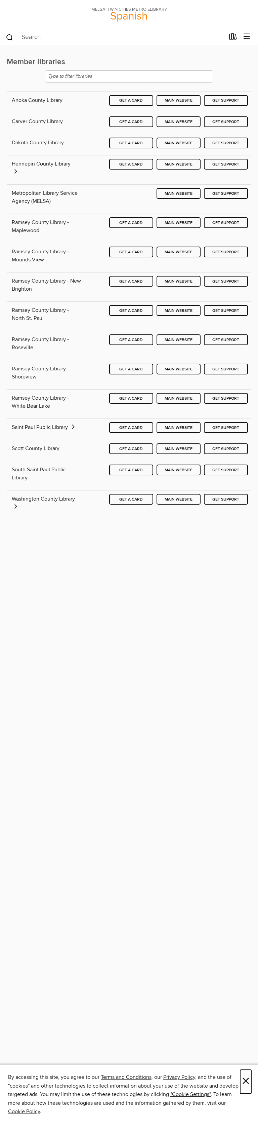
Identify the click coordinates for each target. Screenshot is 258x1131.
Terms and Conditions (126, 1077)
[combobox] (115, 37)
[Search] (9, 37)
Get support (225, 100)
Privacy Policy (179, 1077)
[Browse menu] (247, 36)
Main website (178, 100)
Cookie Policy (24, 1111)
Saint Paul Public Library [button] (40, 427)
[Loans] (233, 38)
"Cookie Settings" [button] (190, 1094)
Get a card (131, 100)
